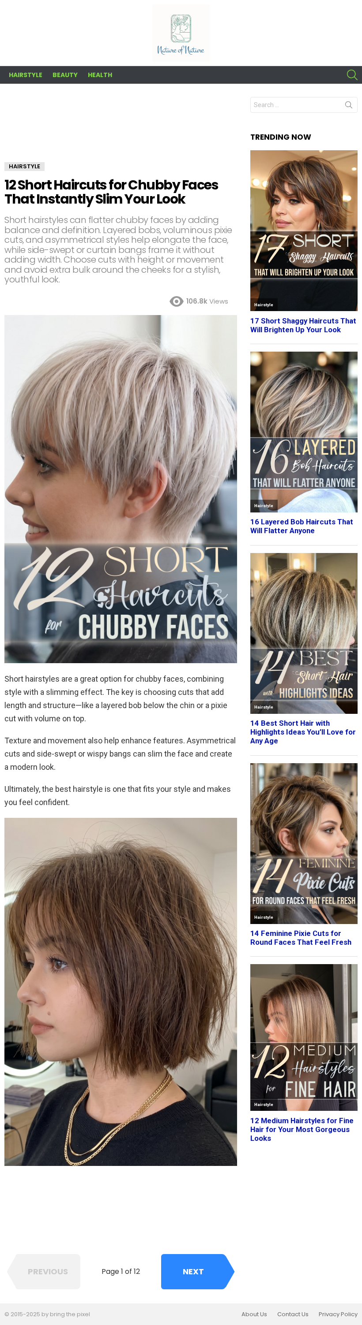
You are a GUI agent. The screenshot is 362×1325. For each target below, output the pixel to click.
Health (100, 75)
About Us (254, 1314)
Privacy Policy (338, 1314)
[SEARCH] (352, 75)
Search (349, 106)
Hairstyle (25, 75)
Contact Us (293, 1314)
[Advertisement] (120, 129)
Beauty (65, 75)
